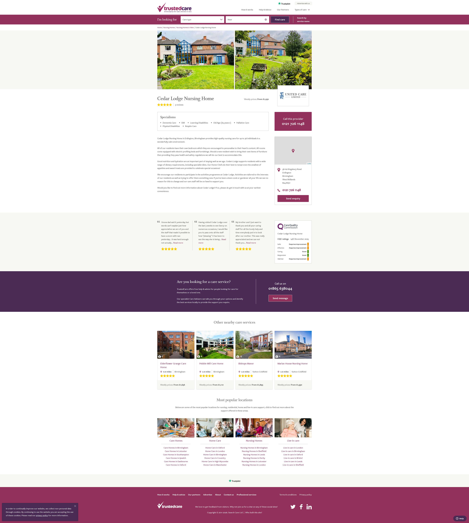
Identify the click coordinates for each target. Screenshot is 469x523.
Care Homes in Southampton (176, 454)
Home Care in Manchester (215, 464)
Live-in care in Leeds (293, 461)
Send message (280, 298)
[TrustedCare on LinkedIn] (309, 506)
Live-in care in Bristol (293, 457)
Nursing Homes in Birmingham (254, 447)
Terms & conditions (288, 494)
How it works (247, 9)
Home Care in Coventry (215, 457)
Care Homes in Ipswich (176, 457)
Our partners (194, 494)
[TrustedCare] (174, 7)
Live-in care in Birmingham (293, 451)
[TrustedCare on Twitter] (293, 506)
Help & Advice (265, 9)
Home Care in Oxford (215, 447)
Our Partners (283, 9)
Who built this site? (253, 512)
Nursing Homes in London (254, 464)
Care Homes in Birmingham (176, 447)
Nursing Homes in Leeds (254, 454)
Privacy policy (305, 494)
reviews (179, 104)
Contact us (229, 494)
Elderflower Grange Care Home (173, 365)
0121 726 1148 (293, 123)
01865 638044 (280, 288)
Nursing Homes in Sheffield (254, 451)
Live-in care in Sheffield (293, 464)
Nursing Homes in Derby (254, 457)
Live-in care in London (293, 447)
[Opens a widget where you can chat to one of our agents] (460, 519)
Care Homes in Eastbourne (176, 461)
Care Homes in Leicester (176, 451)
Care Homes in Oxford (176, 464)
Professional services (246, 494)
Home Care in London (215, 451)
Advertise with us (303, 3)
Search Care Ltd (235, 512)
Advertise (207, 494)
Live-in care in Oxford (293, 454)
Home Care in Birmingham (215, 454)
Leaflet (309, 164)
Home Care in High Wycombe (215, 461)
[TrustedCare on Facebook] (301, 506)
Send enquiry (293, 198)
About (218, 494)
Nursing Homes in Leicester (254, 461)
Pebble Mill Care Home (211, 363)
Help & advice (178, 494)
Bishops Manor (246, 363)
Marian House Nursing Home (292, 363)
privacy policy (42, 515)
